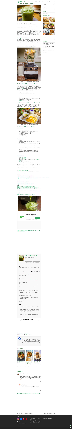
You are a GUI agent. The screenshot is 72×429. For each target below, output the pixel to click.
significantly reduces (22, 162)
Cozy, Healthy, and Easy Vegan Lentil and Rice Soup (29, 362)
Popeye (22, 88)
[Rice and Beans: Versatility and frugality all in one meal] (52, 26)
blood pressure (23, 157)
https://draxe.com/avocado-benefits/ (23, 181)
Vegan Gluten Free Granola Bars (37, 362)
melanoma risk (23, 158)
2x (37, 271)
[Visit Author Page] (19, 338)
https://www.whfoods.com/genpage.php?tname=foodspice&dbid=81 (28, 187)
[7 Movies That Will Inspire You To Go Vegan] (46, 32)
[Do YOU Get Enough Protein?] (21, 355)
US (31, 271)
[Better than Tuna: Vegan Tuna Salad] (52, 20)
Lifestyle (44, 428)
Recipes (41, 428)
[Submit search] (53, 4)
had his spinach (19, 89)
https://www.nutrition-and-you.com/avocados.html (25, 183)
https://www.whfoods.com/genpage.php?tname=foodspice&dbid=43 (28, 178)
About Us (49, 428)
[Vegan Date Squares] (46, 20)
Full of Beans (50, 418)
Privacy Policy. (50, 419)
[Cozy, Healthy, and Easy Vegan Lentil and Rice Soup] (29, 355)
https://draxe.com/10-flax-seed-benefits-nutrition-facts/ (26, 186)
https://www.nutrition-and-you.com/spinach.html (25, 175)
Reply (40, 381)
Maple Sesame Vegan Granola (49, 413)
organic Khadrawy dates (33, 279)
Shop (46, 428)
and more (20, 100)
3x (39, 271)
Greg (22, 337)
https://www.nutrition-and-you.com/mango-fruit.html (26, 194)
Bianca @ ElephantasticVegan (25, 373)
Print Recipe (36, 262)
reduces (20, 161)
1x (36, 271)
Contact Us (53, 428)
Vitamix (28, 46)
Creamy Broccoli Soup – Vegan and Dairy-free (24, 413)
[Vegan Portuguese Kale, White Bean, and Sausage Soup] (46, 26)
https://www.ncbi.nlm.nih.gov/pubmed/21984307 (25, 184)
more (19, 153)
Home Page (37, 428)
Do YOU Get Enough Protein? (20, 362)
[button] (54, 2)
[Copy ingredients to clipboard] (23, 271)
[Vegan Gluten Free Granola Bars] (37, 355)
